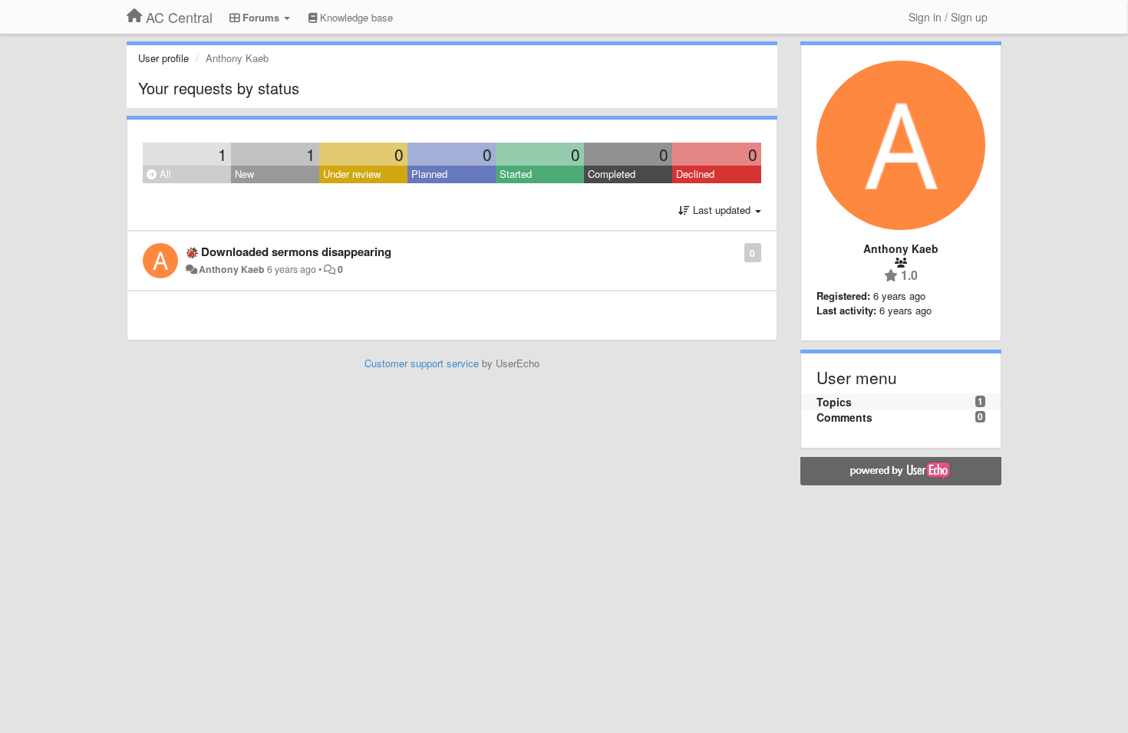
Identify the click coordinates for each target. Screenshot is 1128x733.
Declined (695, 173)
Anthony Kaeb (232, 269)
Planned (429, 173)
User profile (163, 58)
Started (516, 173)
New (244, 173)
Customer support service (421, 363)
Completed (611, 173)
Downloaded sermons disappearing (296, 251)
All (164, 173)
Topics (834, 401)
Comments (844, 417)
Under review (352, 173)
